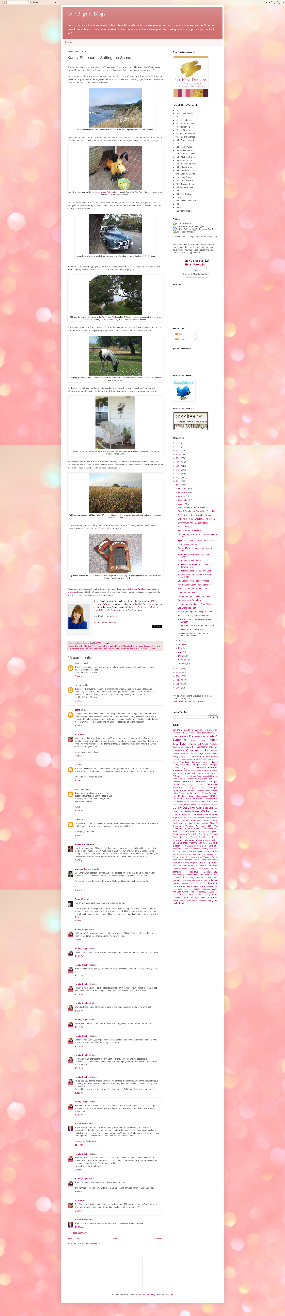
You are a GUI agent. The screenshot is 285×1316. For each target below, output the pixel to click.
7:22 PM (78, 940)
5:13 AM (78, 1211)
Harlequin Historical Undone (184, 771)
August (181, 504)
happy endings (201, 880)
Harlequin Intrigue (203, 771)
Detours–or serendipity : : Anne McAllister (196, 604)
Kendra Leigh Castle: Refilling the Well (195, 585)
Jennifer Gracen (211, 804)
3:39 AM (78, 676)
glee (193, 880)
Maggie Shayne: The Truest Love (193, 507)
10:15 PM (79, 1027)
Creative (207, 754)
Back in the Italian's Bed (184, 747)
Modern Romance (204, 818)
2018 (178, 462)
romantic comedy (198, 892)
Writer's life (124, 649)
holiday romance (191, 886)
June (180, 644)
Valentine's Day (203, 863)
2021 (178, 450)
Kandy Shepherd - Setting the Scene (194, 596)
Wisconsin (177, 865)
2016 (178, 470)
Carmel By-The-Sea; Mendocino (88, 646)
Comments (182, 339)
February (182, 660)
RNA (209, 826)
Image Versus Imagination (189, 561)
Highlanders (191, 793)
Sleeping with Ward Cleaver (188, 840)
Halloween (195, 762)
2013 (178, 481)
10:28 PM (79, 1115)
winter (204, 897)
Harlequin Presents (194, 781)
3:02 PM (78, 860)
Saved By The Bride (198, 834)
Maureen (79, 663)
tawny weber (211, 894)
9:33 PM (78, 1170)
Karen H (79, 734)
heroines (185, 883)
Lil (76, 765)
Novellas (188, 823)
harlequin (213, 880)
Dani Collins (203, 756)
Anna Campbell (82, 844)
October (182, 496)
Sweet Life (207, 843)
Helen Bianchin (211, 790)
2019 (178, 458)
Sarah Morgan (180, 834)
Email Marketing (192, 277)
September (183, 500)
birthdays (194, 872)
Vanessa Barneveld (84, 869)
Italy (211, 801)
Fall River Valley (108, 646)
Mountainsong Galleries (104, 192)
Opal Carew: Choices (187, 544)
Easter (183, 759)
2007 (178, 684)
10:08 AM (79, 780)
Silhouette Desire (210, 837)
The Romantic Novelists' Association (187, 854)
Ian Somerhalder (191, 802)
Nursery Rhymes (201, 823)
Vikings (214, 863)
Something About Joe (93, 649)
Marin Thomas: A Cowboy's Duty (192, 588)
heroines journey (198, 883)
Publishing (200, 826)
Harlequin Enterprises (188, 768)
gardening (177, 880)
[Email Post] (107, 643)
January (182, 664)
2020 (178, 454)
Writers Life (205, 865)
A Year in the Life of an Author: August (194, 515)
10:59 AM (79, 1227)
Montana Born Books (192, 820)
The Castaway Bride (111, 649)
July (180, 640)
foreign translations (198, 877)
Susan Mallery (211, 840)
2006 (178, 688)
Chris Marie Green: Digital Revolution (194, 571)
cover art (209, 875)
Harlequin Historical (207, 767)
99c (192, 733)
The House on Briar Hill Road (205, 851)
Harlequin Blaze (199, 765)
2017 (178, 466)
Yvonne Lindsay (188, 868)
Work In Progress (190, 865)
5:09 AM (78, 1192)
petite (77, 710)
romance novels (210, 889)
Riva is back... (184, 527)
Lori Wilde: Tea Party (187, 608)
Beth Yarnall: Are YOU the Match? (193, 523)
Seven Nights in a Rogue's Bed (187, 837)
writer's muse (135, 649)
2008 (178, 680)
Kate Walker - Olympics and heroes (193, 615)
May (180, 648)
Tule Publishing (181, 862)
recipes (196, 889)
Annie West (80, 899)
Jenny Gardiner (184, 807)
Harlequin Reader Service (197, 785)
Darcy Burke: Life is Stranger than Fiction (196, 626)
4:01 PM (78, 890)
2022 (178, 447)
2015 (178, 473)
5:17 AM (78, 701)
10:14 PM (79, 1011)
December (183, 488)
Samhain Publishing (196, 832)
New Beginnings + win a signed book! (195, 612)
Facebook (191, 759)
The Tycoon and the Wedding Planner (201, 857)
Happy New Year (181, 765)
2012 (178, 485)
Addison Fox (186, 736)
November (183, 492)
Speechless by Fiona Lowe (190, 600)
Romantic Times (180, 831)
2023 (178, 443)
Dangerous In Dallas (187, 757)
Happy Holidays (210, 762)
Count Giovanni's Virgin (193, 754)
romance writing (180, 892)
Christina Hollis (197, 750)
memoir (210, 886)
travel (185, 897)
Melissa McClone (188, 815)
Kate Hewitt (185, 812)
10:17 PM (79, 1046)
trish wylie (195, 897)
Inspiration (203, 801)
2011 (178, 668)
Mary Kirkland (81, 1124)
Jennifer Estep (196, 804)
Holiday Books (187, 796)
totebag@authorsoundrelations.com (189, 701)
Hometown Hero (196, 799)
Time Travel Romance (182, 860)
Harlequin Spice (196, 788)
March (181, 656)
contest (201, 875)
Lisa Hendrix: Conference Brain (192, 629)
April (180, 652)
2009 (178, 676)
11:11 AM (79, 1145)
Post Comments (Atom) (90, 1243)
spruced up (212, 892)
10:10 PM (79, 975)
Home (68, 42)
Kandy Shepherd (144, 646)
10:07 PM (79, 956)
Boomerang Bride (205, 747)
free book (213, 877)
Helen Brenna (179, 793)
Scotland (214, 834)
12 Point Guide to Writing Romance (193, 730)
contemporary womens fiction (185, 875)
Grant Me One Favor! (187, 592)
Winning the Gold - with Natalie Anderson (196, 519)
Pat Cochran (81, 789)
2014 (178, 477)
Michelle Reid (202, 815)
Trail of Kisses (199, 860)
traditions (176, 898)
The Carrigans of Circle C (192, 846)
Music (206, 820)
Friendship (185, 762)
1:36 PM (78, 835)
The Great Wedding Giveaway (196, 849)
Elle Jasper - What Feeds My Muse (193, 581)
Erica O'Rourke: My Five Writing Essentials (197, 511)
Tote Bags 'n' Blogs (86, 13)
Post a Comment (79, 1233)
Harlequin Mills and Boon (191, 776)
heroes (176, 883)
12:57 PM (79, 811)
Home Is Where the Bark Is (126, 646)
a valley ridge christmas (207, 868)
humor (203, 886)
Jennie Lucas (183, 804)
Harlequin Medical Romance (190, 773)
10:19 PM (79, 1068)
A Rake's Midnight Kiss (203, 733)
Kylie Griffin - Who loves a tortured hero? (196, 541)
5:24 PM (78, 921)
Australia (214, 744)
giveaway (187, 880)
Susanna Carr (195, 843)
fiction (185, 877)
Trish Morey (212, 860)
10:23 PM (79, 1093)
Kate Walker (201, 811)
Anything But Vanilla (198, 744)
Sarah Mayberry (211, 832)
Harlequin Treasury (196, 790)
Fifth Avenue (201, 759)
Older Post (157, 1239)
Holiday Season (201, 796)
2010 (178, 672)
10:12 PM (79, 994)
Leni (77, 820)
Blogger (170, 1295)
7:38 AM (78, 756)
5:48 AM (78, 726)
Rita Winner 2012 (210, 829)
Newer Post (73, 1239)
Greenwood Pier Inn (110, 317)
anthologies (178, 872)
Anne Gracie (198, 740)
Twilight (193, 863)
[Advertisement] (83, 1271)
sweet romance (195, 894)
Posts (179, 334)
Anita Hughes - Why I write (190, 530)
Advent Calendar (202, 736)
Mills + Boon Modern (188, 818)
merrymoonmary (147, 1295)
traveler (78, 685)
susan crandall (179, 895)
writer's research (148, 649)
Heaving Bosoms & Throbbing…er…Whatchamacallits (194, 634)
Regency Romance (193, 829)
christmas (211, 871)
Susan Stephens (180, 843)
